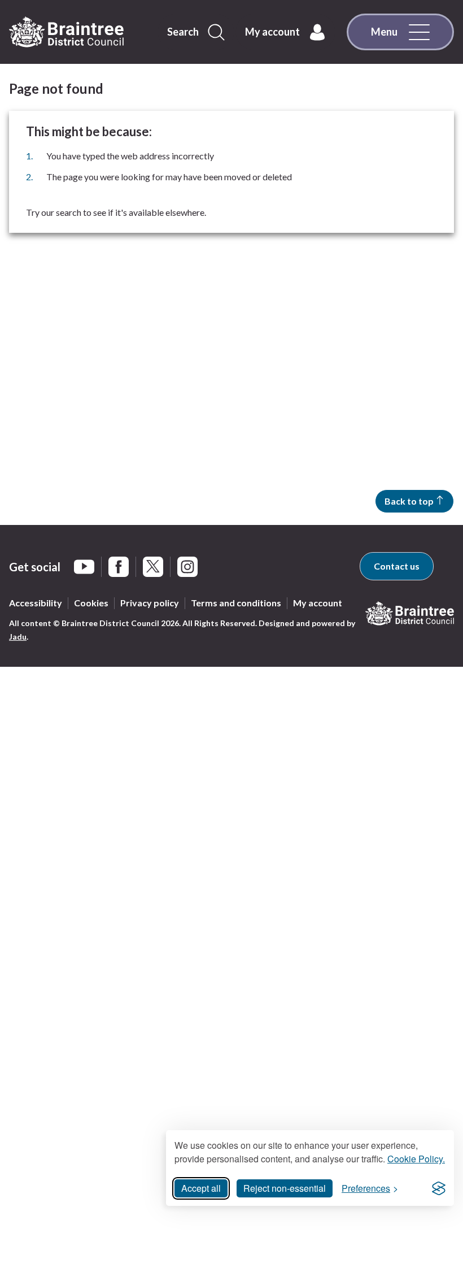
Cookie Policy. (416, 1158)
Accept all (201, 1188)
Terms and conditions (236, 602)
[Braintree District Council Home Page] (66, 32)
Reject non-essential (284, 1188)
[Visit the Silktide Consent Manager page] (438, 1188)
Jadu (18, 636)
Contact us (397, 566)
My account (317, 602)
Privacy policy (149, 602)
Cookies (91, 602)
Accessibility (35, 602)
